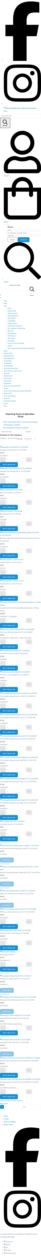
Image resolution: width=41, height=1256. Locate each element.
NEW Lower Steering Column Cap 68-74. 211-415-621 (17, 893)
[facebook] (22, 60)
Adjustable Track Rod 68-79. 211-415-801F (13, 450)
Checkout (23, 239)
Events (6, 403)
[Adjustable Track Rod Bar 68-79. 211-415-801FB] (16, 468)
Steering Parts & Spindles (12, 425)
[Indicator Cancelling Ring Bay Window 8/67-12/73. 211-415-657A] (20, 869)
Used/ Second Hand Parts (15, 326)
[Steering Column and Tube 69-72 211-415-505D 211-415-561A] (20, 1079)
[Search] (32, 289)
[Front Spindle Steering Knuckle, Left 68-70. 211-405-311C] (18, 693)
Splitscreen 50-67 (12, 313)
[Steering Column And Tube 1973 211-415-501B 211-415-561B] (20, 1058)
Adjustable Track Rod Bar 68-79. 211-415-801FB (15, 471)
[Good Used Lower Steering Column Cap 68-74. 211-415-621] (19, 845)
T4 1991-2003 (11, 321)
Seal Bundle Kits (12, 323)
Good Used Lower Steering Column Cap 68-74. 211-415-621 (18, 848)
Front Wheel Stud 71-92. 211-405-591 (11, 824)
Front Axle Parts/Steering (29, 422)
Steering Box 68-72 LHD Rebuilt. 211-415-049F (14, 933)
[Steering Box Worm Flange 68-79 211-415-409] (15, 1015)
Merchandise (11, 341)
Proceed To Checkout (22, 427)
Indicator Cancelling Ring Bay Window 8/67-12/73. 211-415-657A (20, 872)
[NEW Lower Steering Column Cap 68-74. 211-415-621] (17, 891)
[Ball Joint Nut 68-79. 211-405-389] (11, 511)
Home (5, 301)
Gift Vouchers (11, 338)
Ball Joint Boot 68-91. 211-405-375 (10, 492)
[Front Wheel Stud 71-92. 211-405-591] (12, 821)
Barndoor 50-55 (12, 311)
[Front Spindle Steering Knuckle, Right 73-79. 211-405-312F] (19, 800)
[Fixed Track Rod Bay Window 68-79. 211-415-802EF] (17, 629)
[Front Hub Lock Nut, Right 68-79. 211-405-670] (15, 672)
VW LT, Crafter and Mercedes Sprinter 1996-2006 (21, 348)
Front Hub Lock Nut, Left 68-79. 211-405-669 (14, 653)
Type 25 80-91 (11, 318)
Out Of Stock (7, 860)
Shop (5, 306)
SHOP (5, 422)
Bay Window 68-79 (13, 316)
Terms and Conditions (10, 396)
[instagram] (22, 104)
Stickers (10, 346)
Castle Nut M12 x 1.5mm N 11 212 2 (11, 584)
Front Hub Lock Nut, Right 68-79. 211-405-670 (14, 675)
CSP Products (12, 336)
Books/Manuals (12, 333)
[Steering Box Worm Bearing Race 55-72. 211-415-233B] (18, 997)
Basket (12, 239)
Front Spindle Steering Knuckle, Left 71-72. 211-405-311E (17, 717)
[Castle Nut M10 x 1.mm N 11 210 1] (11, 559)
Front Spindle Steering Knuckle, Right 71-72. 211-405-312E (18, 781)
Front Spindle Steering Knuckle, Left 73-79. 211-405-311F (17, 739)
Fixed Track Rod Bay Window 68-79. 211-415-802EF (16, 632)
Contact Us (7, 398)
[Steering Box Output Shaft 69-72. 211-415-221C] (15, 976)
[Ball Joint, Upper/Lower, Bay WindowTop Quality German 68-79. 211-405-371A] (20, 535)
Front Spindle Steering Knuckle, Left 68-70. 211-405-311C (18, 696)
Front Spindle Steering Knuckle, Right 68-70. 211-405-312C (18, 760)
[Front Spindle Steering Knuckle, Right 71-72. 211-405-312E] (19, 778)
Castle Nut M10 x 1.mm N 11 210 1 (11, 562)
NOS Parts (11, 331)
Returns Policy (8, 393)
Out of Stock (4, 843)
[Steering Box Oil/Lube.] (7, 952)
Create (12, 1237)
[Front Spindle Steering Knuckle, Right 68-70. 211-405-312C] (19, 757)
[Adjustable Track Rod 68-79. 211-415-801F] (14, 447)
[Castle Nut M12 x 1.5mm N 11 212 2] (12, 581)
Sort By (19, 439)
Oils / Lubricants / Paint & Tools (16, 328)
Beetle (9, 308)
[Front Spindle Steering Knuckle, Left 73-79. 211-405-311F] (18, 736)
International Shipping (10, 401)
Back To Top (4, 1103)
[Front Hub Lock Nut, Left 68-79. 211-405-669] (14, 650)
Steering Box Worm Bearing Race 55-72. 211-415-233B (17, 1000)
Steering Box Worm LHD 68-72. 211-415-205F (14, 1042)
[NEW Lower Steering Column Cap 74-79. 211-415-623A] (18, 909)
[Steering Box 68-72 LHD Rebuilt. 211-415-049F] (15, 930)
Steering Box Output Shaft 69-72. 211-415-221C (15, 979)
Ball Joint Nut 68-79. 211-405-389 (10, 514)
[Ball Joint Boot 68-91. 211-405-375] (11, 490)
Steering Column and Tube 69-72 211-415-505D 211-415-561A (19, 1082)
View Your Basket (8, 427)
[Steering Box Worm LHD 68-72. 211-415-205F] (15, 1039)
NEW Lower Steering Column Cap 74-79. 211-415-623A (17, 912)
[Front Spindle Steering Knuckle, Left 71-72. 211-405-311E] (18, 714)
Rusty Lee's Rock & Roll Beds (16, 343)
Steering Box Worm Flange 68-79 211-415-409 (14, 1018)
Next (24, 1107)
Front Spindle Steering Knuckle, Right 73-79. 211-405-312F (18, 803)
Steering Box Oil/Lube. (7, 954)
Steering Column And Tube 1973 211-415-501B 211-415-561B (19, 1061)
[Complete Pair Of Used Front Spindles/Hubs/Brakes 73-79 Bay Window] (20, 605)
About (5, 303)
